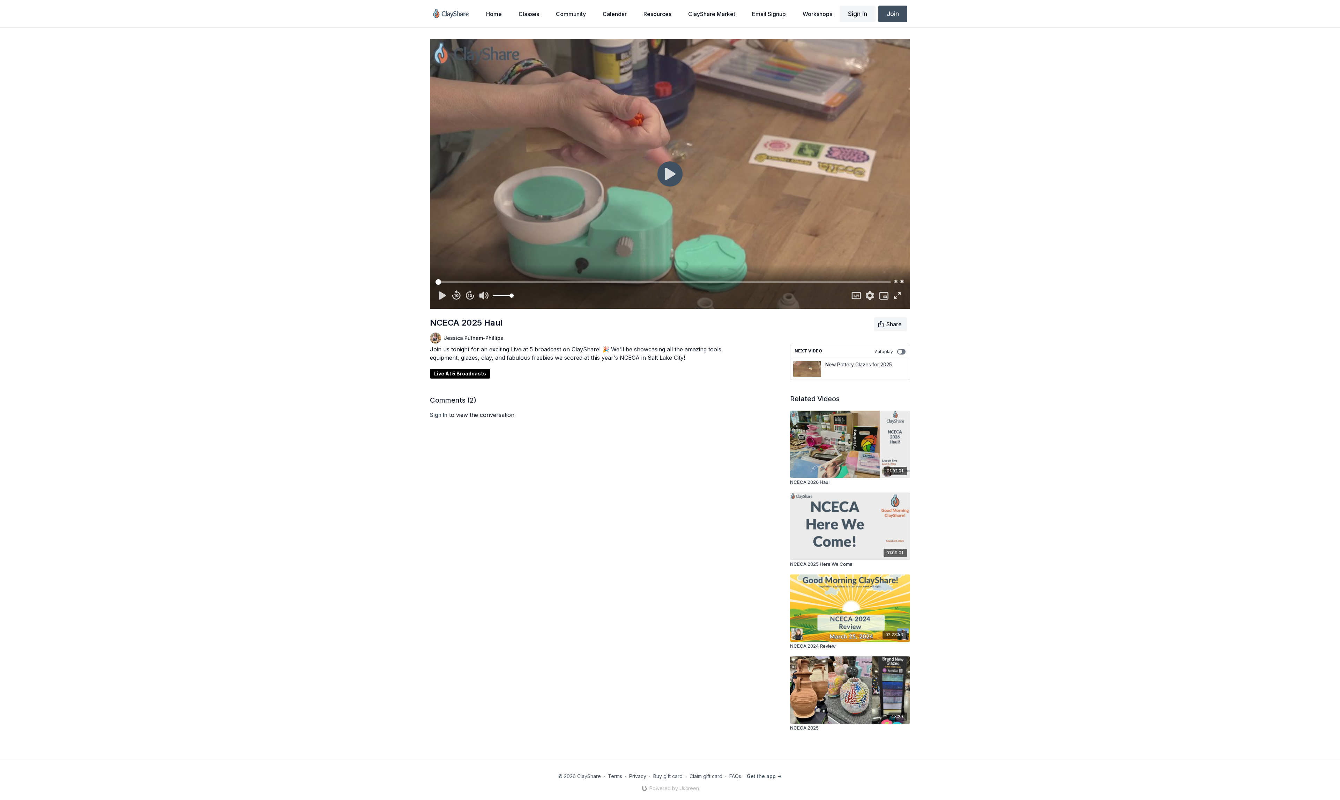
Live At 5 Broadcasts (460, 373)
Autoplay (884, 351)
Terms (615, 776)
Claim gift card (706, 776)
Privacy (637, 776)
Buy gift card (668, 776)
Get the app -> (764, 776)
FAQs (735, 776)
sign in (438, 414)
